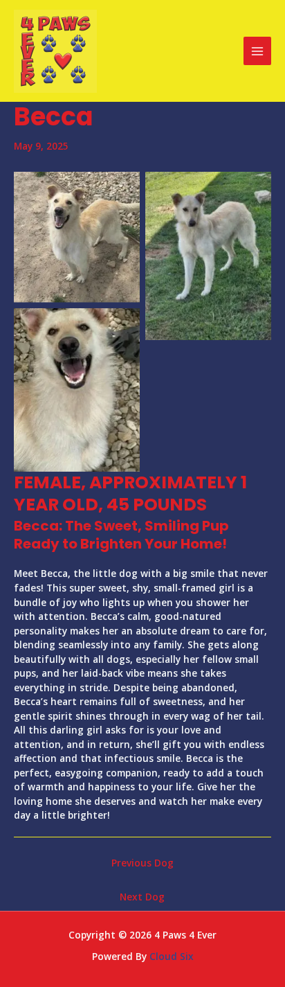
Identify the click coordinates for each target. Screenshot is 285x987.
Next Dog (142, 896)
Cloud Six (171, 956)
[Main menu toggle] (257, 51)
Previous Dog (142, 862)
